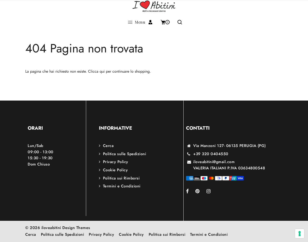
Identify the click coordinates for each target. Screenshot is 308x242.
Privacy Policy (115, 162)
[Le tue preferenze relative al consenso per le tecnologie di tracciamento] (299, 233)
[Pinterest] (200, 191)
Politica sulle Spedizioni (124, 154)
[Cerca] (178, 22)
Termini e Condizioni (122, 186)
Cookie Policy (115, 170)
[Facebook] (190, 191)
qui (102, 71)
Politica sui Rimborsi (121, 178)
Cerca (108, 145)
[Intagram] (211, 191)
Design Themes (76, 227)
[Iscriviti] (152, 22)
